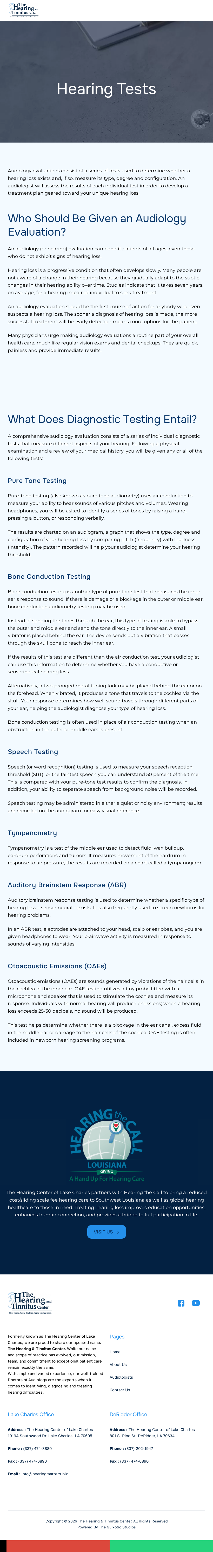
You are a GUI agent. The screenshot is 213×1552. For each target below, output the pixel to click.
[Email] (58, 1546)
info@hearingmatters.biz (45, 1473)
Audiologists (121, 1377)
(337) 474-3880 (37, 1448)
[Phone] (161, 1546)
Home (115, 1351)
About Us (118, 1364)
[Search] (186, 10)
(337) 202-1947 (139, 1448)
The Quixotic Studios (117, 1527)
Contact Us (120, 1389)
